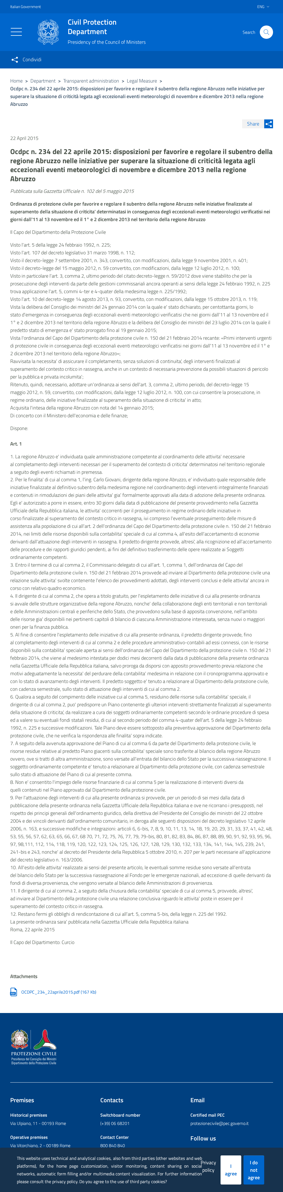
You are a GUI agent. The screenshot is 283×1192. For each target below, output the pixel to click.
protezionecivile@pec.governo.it (219, 1123)
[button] (266, 32)
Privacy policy (208, 1166)
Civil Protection (92, 26)
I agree (231, 1169)
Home (16, 81)
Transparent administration (91, 81)
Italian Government (25, 6)
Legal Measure (142, 81)
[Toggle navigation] (16, 32)
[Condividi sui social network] (14, 59)
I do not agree (254, 1170)
